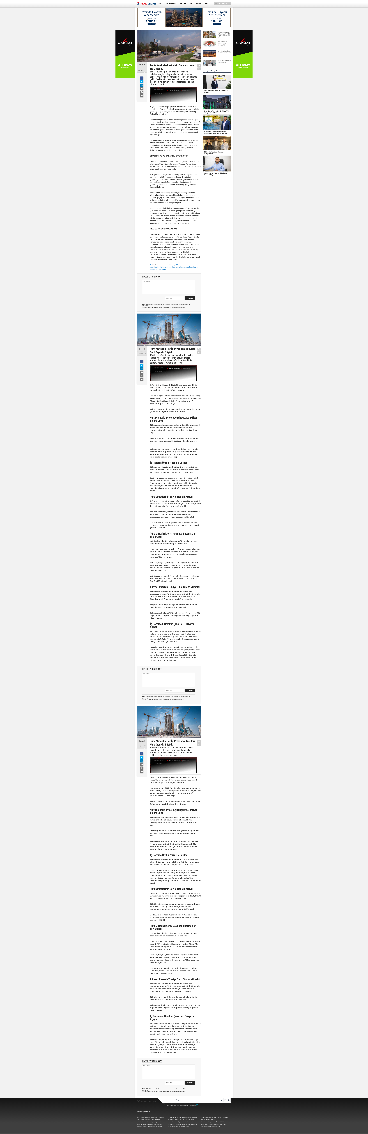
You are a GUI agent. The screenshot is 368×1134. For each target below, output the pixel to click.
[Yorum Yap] (141, 95)
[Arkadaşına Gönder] (141, 88)
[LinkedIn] (141, 85)
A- (199, 69)
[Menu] (216, 3)
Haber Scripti (192, 1105)
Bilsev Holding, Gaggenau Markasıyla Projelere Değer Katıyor (213, 1124)
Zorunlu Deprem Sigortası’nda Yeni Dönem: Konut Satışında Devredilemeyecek (181, 1120)
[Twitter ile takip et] (221, 1100)
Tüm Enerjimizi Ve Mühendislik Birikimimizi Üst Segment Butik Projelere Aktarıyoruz (213, 1118)
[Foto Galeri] (223, 3)
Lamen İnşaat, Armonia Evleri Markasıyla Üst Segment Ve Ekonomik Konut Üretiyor (182, 1118)
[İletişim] (226, 3)
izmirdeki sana (162, 269)
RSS (183, 1100)
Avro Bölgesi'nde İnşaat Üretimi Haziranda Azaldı (182, 1122)
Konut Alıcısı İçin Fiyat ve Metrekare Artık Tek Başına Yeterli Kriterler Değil (213, 1122)
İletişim (178, 1100)
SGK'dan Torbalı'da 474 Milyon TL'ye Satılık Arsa (150, 1124)
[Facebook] (141, 78)
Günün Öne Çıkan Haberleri (144, 1112)
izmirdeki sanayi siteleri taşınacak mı (173, 267)
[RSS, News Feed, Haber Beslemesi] (225, 1100)
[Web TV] (219, 3)
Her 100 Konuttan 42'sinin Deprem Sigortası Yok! (150, 1122)
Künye (172, 1100)
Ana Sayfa (166, 1100)
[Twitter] (141, 81)
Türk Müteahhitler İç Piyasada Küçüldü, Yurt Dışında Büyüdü (150, 1118)
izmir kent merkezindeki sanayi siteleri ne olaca (171, 265)
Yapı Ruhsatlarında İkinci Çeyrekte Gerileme (149, 1119)
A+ (199, 65)
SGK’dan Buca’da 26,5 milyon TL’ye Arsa (179, 1126)
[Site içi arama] (229, 3)
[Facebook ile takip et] (218, 1100)
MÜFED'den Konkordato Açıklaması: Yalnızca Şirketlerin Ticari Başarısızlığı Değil (182, 1124)
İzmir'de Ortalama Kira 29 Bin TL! (209, 1119)
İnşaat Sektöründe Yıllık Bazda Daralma (210, 1126)
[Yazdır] (141, 92)
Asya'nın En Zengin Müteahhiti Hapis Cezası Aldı (150, 1126)
